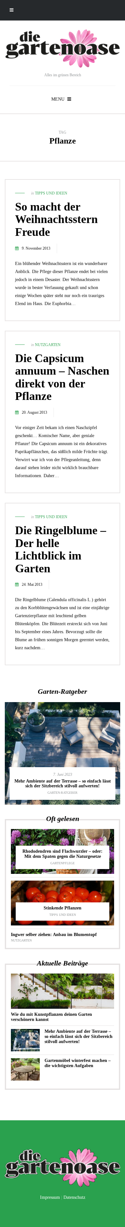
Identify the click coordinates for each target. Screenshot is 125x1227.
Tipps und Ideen (51, 193)
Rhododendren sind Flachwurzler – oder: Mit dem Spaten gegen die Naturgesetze (62, 854)
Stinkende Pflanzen (62, 908)
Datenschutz (74, 1197)
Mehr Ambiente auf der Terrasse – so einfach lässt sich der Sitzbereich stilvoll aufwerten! (62, 783)
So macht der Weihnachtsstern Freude (56, 219)
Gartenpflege (62, 863)
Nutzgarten (48, 345)
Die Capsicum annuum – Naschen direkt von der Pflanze (62, 377)
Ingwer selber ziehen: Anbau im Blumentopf (54, 934)
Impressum (50, 1197)
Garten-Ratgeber (62, 792)
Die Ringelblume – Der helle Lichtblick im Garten (60, 549)
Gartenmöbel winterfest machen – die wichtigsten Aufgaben (78, 1063)
